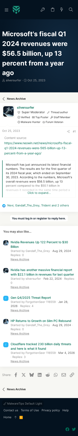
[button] (6, 10)
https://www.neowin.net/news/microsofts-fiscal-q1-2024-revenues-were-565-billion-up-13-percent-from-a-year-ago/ (38, 148)
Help (65, 410)
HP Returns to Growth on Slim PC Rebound (41, 321)
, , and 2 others (38, 205)
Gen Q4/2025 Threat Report (31, 297)
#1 (74, 131)
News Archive (20, 259)
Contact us (10, 410)
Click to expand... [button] (39, 192)
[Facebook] (67, 429)
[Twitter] (74, 429)
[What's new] (61, 10)
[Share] (68, 131)
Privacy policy (51, 410)
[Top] (15, 417)
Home (7, 417)
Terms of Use (30, 410)
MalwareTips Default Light (24, 403)
